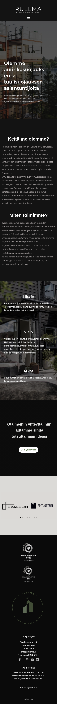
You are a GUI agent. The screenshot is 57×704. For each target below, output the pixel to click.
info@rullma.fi (28, 651)
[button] (28, 18)
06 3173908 (28, 648)
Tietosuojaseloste (28, 687)
